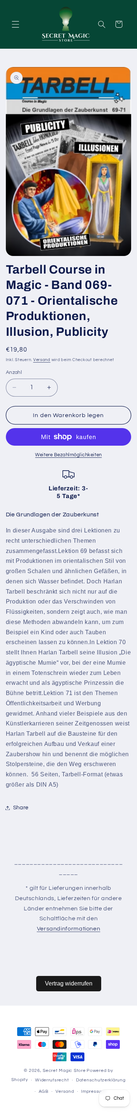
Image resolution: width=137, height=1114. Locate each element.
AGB (44, 1091)
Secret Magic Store (64, 1071)
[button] (15, 24)
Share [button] (20, 807)
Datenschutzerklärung (101, 1080)
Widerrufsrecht (52, 1080)
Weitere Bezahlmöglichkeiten (68, 455)
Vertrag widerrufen (68, 983)
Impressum (93, 1091)
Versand (41, 360)
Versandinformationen (68, 929)
